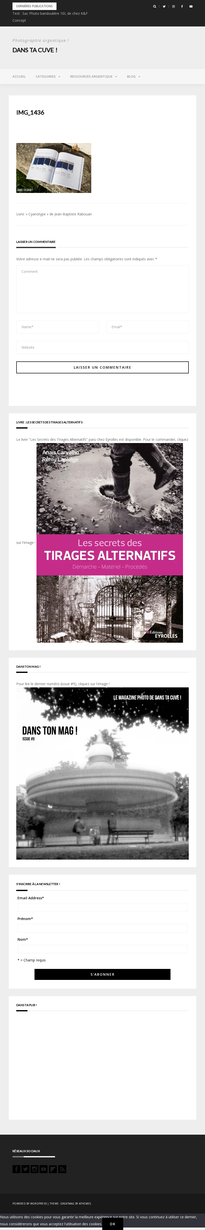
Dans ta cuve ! (35, 49)
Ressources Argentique (91, 76)
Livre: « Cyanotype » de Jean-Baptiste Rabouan (54, 214)
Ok (113, 1224)
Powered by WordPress (29, 1203)
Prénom (25, 918)
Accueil (19, 76)
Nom (23, 939)
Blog (131, 76)
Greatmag (67, 1203)
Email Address (31, 898)
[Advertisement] (102, 1068)
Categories (46, 76)
